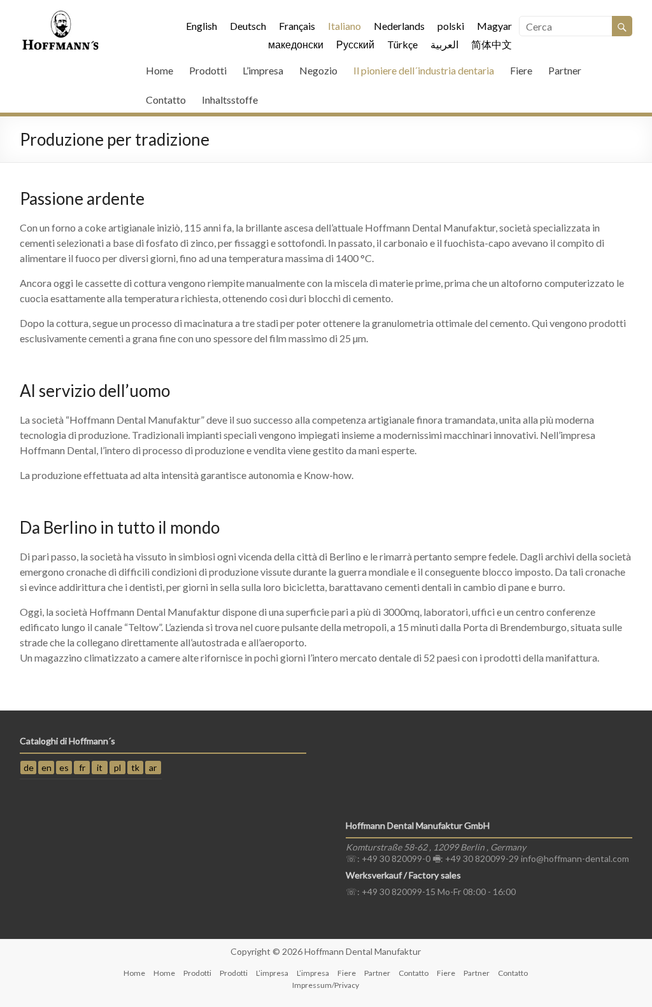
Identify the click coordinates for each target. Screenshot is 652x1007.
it (100, 767)
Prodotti (208, 70)
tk (135, 767)
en (46, 767)
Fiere (521, 70)
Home (159, 70)
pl (117, 767)
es (64, 767)
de (29, 767)
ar (153, 767)
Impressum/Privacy (325, 985)
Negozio (318, 70)
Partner (564, 70)
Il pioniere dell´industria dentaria (423, 70)
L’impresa (263, 70)
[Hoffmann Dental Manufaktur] (61, 16)
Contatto (166, 100)
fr (82, 767)
